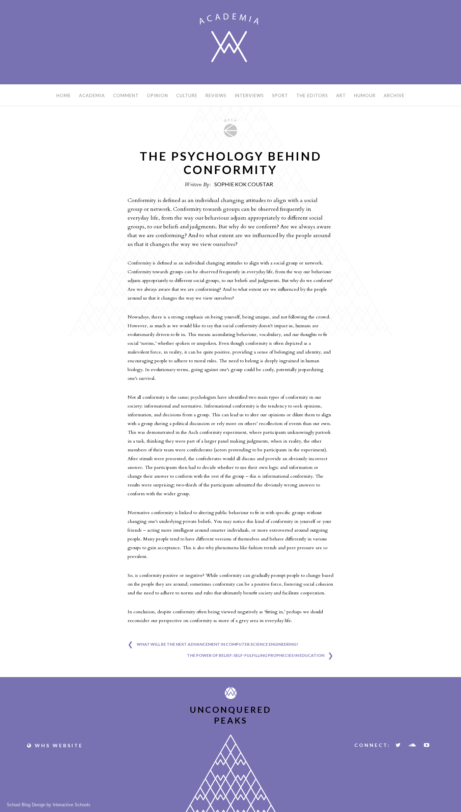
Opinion (157, 95)
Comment (126, 95)
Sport (280, 95)
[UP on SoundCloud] (413, 745)
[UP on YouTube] (427, 745)
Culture (186, 95)
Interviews (249, 95)
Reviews (216, 95)
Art (341, 95)
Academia (92, 95)
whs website (57, 745)
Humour (365, 95)
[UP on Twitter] (399, 745)
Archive (394, 95)
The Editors (312, 95)
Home (63, 95)
